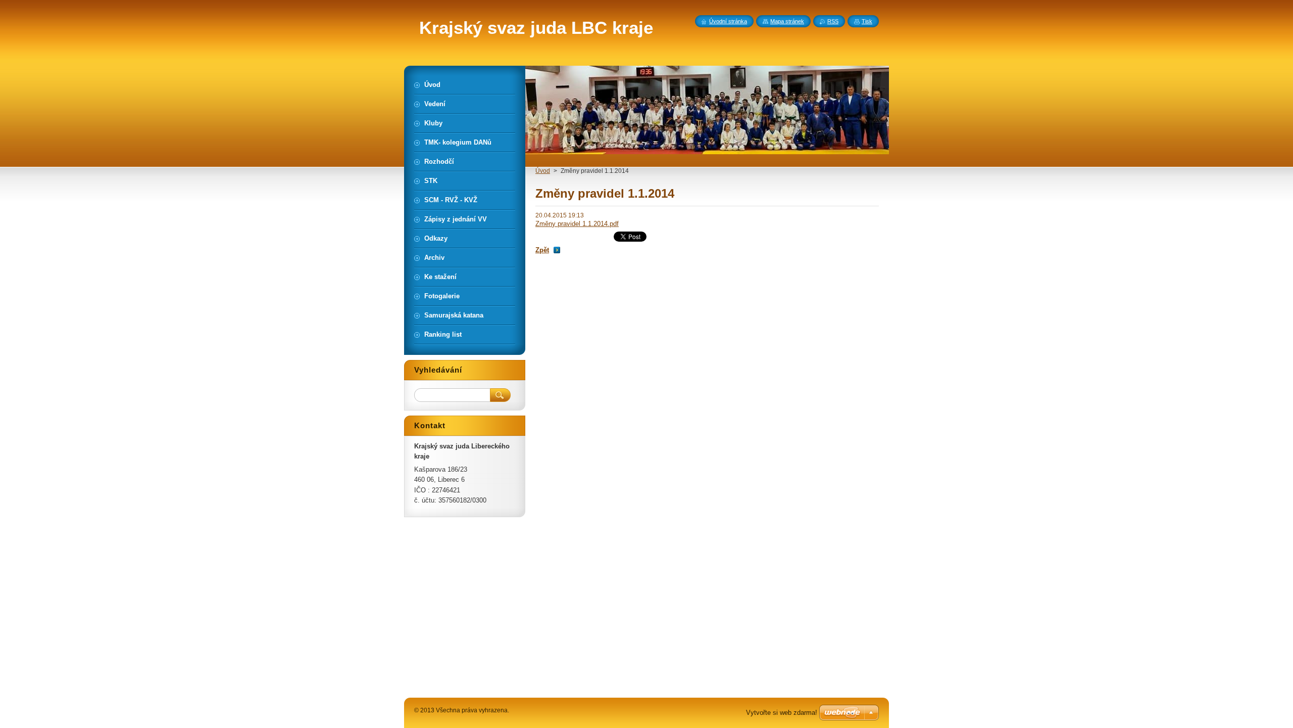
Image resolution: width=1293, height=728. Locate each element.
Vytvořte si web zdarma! (781, 712)
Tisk (867, 21)
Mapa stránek (787, 21)
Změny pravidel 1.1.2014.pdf (577, 224)
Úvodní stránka (728, 21)
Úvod (542, 171)
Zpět (542, 250)
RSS (832, 21)
